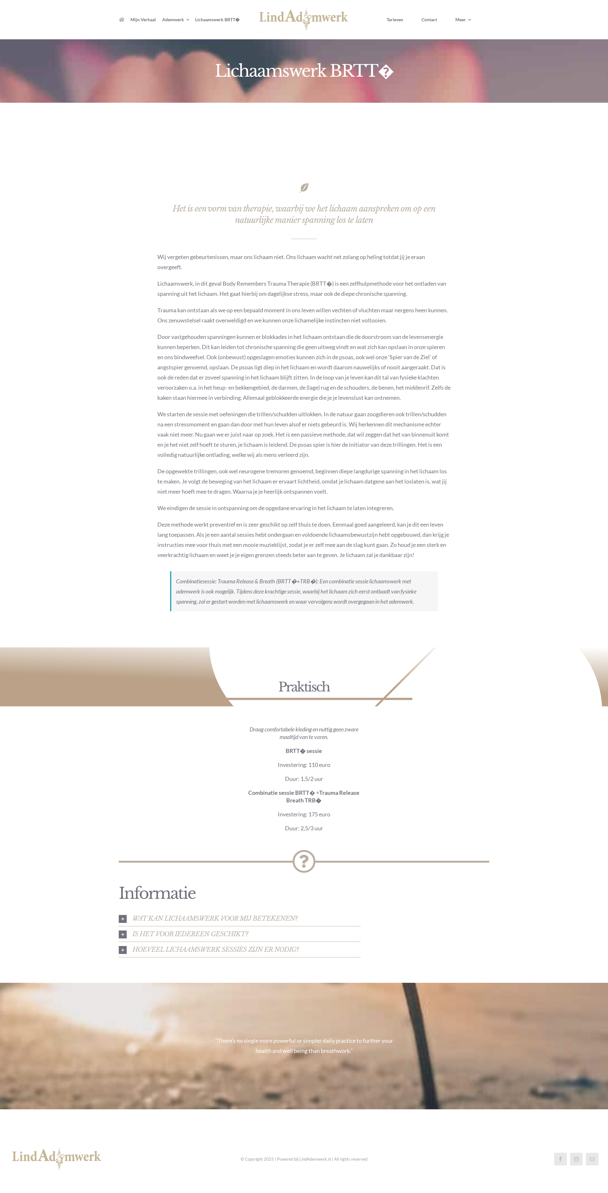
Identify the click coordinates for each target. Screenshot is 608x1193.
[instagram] (576, 1159)
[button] (240, 918)
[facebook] (560, 1159)
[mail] (592, 1159)
